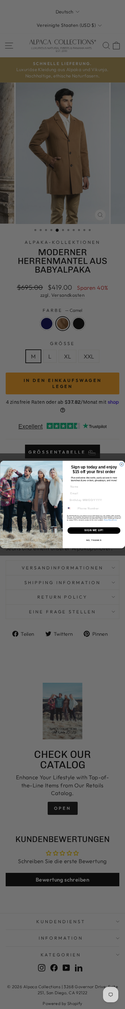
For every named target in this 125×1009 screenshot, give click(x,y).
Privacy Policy (108, 520)
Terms (115, 520)
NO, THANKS (93, 540)
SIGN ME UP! (93, 530)
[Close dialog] (122, 464)
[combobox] (71, 508)
